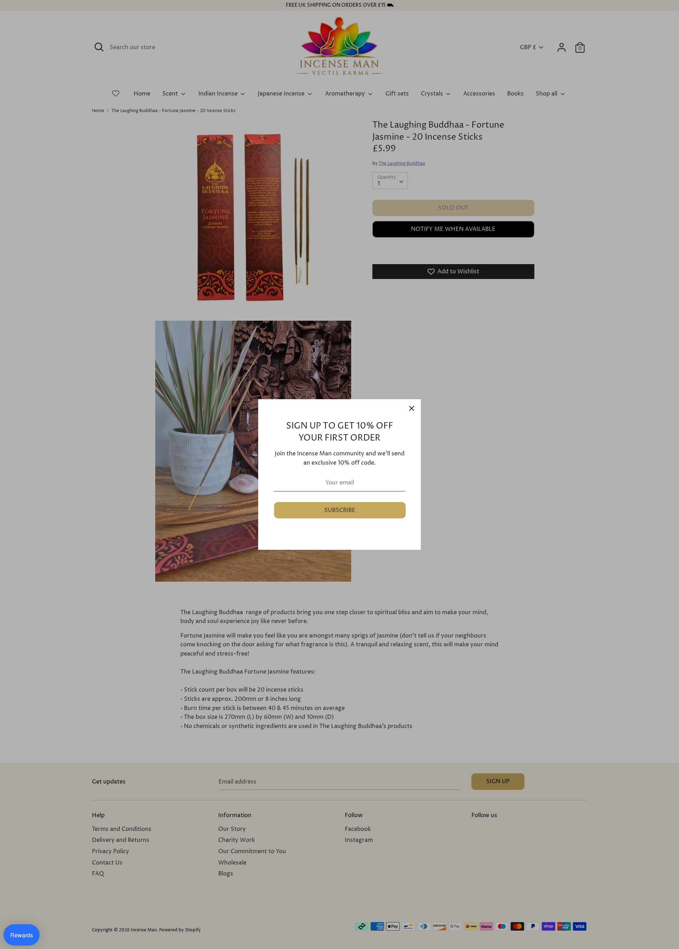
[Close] (411, 408)
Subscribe (339, 510)
